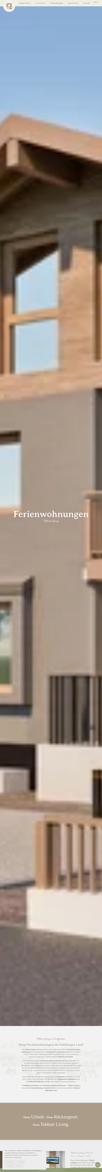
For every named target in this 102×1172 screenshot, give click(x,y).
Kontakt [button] (86, 3)
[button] (96, 2)
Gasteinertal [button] (73, 3)
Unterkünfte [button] (40, 3)
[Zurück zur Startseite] (9, 6)
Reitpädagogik (57, 3)
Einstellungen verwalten (14, 1165)
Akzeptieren (10, 1161)
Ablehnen (21, 1161)
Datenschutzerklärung (13, 1157)
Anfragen (42, 1170)
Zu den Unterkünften (56, 1170)
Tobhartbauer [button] (25, 3)
